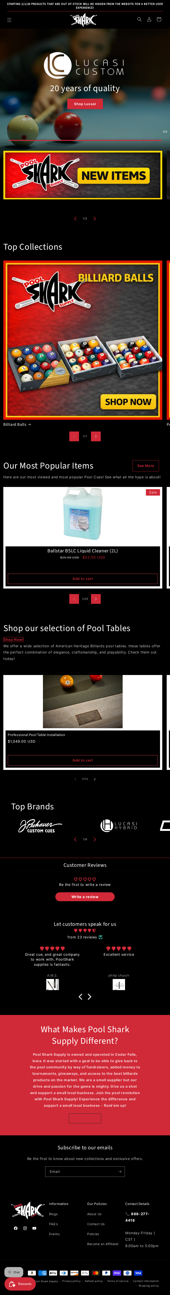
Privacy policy (71, 1281)
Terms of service (118, 1281)
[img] (84, 931)
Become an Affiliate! (103, 1244)
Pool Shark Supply (46, 1281)
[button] (9, 20)
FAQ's (53, 1224)
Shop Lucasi (85, 104)
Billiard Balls (14, 424)
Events (54, 1234)
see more (145, 465)
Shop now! (13, 639)
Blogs (53, 1214)
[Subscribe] (120, 1171)
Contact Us (96, 1224)
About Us (94, 1214)
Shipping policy (149, 1285)
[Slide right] (95, 219)
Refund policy (94, 1281)
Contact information (146, 1281)
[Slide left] (75, 219)
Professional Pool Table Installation (36, 735)
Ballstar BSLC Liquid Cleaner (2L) (82, 551)
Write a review (85, 897)
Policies (93, 1234)
